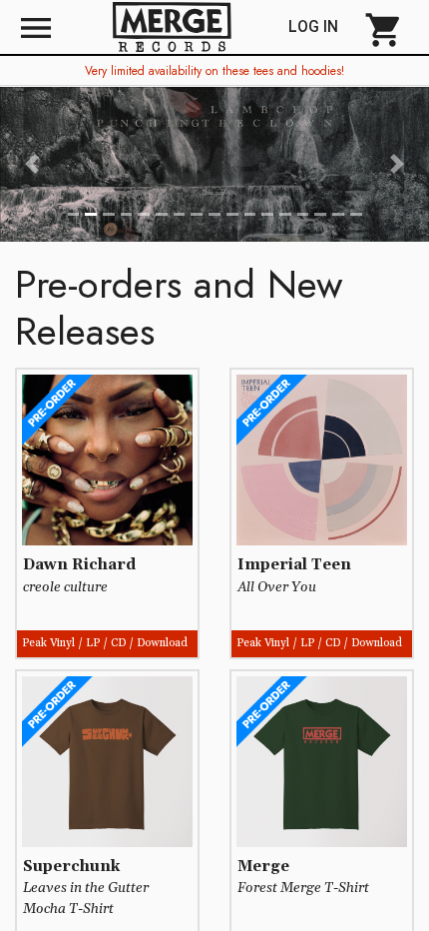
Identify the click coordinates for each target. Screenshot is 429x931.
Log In (321, 27)
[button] (32, 164)
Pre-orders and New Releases (179, 308)
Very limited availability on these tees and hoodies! (214, 71)
